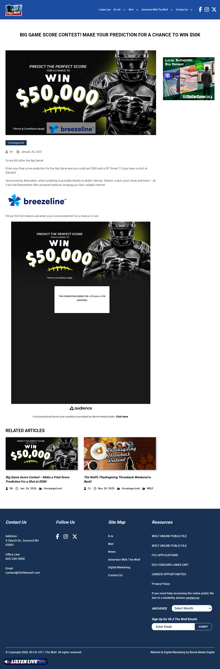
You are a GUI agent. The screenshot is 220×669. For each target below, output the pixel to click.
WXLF (150, 488)
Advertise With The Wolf (154, 9)
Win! (131, 9)
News (112, 551)
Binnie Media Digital (202, 652)
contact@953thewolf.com (23, 572)
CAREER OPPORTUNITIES (169, 574)
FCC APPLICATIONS (165, 555)
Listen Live (105, 9)
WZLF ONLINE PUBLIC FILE (169, 545)
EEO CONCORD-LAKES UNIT (170, 564)
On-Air (117, 9)
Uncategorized (16, 142)
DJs (110, 536)
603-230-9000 (15, 558)
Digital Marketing (119, 567)
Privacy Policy (161, 584)
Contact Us (182, 9)
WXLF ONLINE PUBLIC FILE (169, 536)
